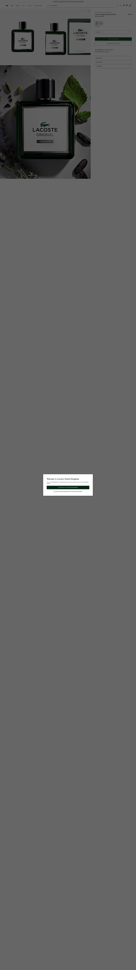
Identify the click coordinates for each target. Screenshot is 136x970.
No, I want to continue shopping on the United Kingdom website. (68, 491)
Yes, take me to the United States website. (68, 487)
